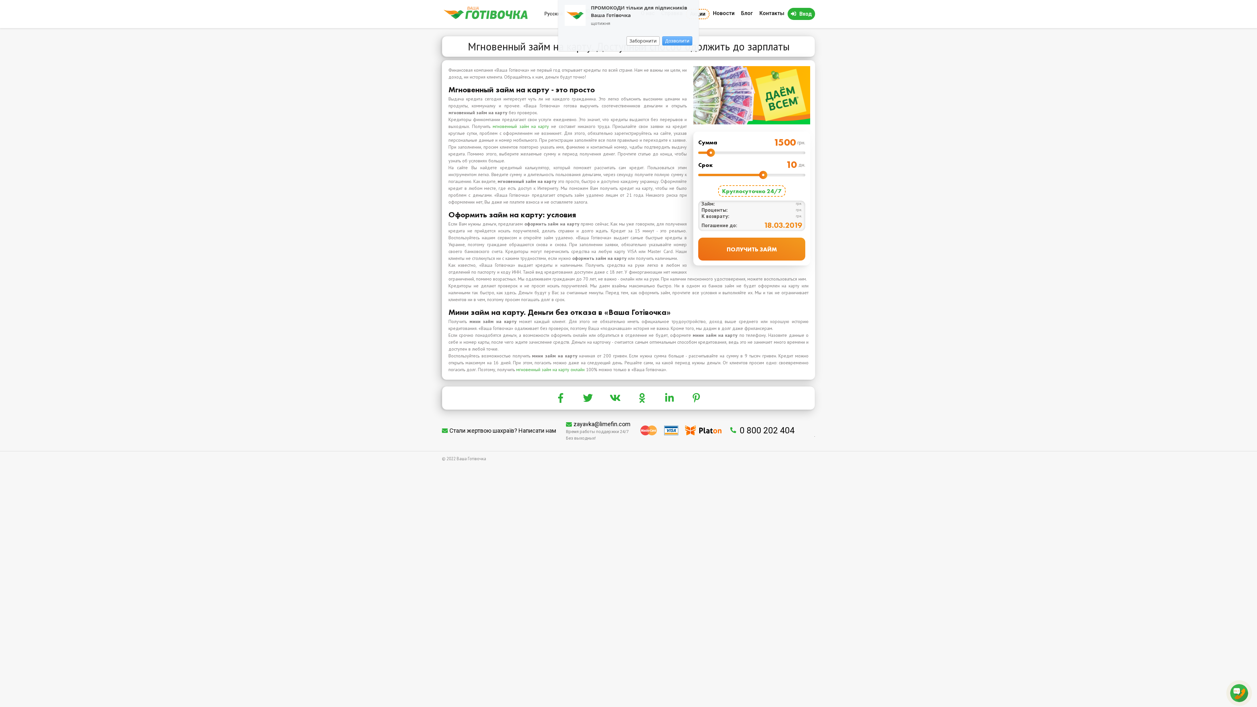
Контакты (771, 13)
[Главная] (485, 17)
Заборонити (643, 41)
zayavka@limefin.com (602, 424)
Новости (724, 13)
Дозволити (677, 41)
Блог (747, 13)
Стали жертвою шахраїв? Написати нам (502, 430)
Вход (805, 14)
